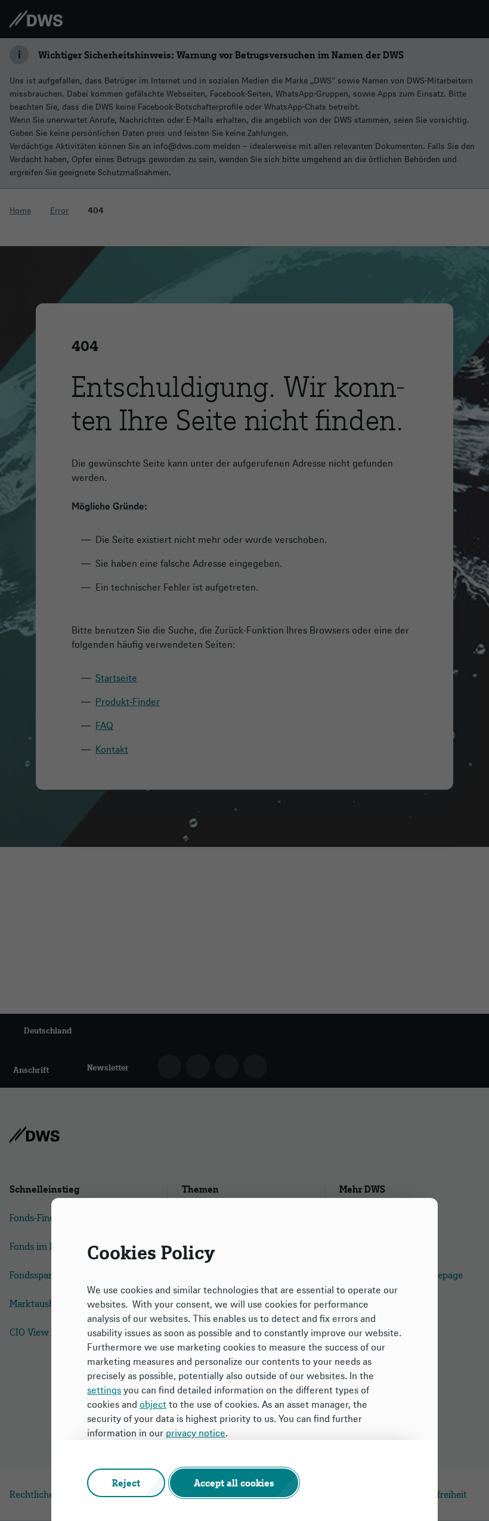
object (153, 1404)
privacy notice (195, 1432)
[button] (126, 1483)
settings (104, 1389)
